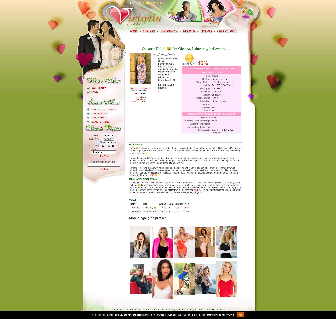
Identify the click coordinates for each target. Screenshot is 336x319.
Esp (154, 3)
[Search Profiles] (206, 31)
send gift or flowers (140, 101)
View (186, 207)
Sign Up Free (98, 88)
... (159, 91)
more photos (140, 97)
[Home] (134, 31)
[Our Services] (169, 31)
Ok (240, 314)
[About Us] (189, 31)
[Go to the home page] (133, 15)
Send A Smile (98, 118)
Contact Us (203, 309)
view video (140, 99)
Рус (140, 3)
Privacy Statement (177, 309)
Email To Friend (100, 122)
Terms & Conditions (155, 309)
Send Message (99, 114)
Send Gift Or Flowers (104, 109)
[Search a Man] (183, 12)
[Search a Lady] (215, 12)
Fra (147, 3)
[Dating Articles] (227, 31)
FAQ (192, 309)
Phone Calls (136, 309)
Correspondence (118, 309)
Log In (94, 92)
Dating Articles (219, 309)
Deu (161, 3)
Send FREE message (139, 88)
